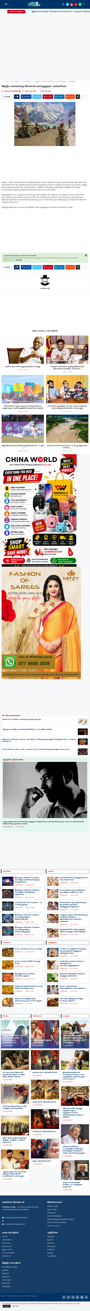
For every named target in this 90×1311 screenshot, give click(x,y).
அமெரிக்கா (27, 82)
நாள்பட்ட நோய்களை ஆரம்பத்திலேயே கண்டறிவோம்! (72, 987)
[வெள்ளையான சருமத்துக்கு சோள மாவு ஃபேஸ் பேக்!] (52, 881)
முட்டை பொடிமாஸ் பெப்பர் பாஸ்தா (28, 949)
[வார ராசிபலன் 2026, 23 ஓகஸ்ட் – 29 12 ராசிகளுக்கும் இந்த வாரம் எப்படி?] (8, 906)
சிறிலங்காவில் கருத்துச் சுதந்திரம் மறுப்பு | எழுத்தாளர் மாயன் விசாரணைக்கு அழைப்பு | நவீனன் (73, 1112)
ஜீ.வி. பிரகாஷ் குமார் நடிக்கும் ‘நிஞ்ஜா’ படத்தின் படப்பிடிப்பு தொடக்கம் (15, 1140)
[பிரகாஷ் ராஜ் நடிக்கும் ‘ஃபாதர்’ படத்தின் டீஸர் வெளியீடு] (15, 1094)
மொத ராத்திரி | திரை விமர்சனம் (42, 1041)
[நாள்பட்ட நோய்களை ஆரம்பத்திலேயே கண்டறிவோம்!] (52, 989)
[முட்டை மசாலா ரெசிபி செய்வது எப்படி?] (8, 964)
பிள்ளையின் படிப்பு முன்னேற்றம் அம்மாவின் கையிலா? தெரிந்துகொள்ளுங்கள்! (73, 904)
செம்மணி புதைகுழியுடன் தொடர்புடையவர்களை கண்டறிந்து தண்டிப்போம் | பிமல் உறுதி (67, 407)
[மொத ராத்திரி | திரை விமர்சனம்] (45, 1034)
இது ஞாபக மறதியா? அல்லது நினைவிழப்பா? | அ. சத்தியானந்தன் (27, 729)
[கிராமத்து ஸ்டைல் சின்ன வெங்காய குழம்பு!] (8, 977)
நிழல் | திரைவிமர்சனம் (42, 1161)
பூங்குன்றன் (8, 827)
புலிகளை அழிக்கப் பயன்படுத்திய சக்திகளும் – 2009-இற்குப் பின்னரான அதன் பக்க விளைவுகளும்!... (74, 1149)
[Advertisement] (45, 32)
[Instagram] (71, 4)
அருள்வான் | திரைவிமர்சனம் (44, 1102)
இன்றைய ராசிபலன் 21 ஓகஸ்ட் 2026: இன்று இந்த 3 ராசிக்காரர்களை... (27, 917)
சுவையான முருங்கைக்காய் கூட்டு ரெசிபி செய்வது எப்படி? (28, 987)
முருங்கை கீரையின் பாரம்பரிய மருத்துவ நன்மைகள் (72, 975)
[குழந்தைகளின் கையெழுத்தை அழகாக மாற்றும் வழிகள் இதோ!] (52, 933)
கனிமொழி (16, 91)
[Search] (84, 4)
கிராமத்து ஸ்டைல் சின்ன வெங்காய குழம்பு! (25, 975)
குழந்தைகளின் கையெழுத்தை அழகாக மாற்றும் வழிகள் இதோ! (73, 930)
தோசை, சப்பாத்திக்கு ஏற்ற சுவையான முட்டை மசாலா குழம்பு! (28, 1000)
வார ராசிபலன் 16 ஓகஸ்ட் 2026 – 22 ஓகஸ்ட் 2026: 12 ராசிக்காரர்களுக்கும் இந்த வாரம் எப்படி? (36, 749)
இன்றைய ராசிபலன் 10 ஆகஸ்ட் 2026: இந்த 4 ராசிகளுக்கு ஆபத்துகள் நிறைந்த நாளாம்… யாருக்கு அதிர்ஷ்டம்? (39, 740)
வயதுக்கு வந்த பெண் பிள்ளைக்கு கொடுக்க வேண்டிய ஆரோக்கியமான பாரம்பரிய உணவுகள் (74, 918)
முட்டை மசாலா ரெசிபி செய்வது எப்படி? (27, 962)
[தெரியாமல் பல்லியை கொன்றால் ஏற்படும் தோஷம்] (83, 721)
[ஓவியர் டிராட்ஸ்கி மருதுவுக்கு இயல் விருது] (23, 350)
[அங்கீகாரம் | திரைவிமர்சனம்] (45, 1119)
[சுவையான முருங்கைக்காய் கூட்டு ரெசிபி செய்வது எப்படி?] (8, 989)
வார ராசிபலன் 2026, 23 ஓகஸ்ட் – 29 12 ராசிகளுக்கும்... (28, 903)
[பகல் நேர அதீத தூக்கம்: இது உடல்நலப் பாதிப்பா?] (52, 1002)
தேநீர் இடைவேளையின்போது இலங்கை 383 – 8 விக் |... (23, 447)
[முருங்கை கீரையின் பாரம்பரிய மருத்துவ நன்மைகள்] (52, 977)
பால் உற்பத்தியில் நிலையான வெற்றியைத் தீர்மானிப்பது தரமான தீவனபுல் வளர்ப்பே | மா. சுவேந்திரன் (74, 1038)
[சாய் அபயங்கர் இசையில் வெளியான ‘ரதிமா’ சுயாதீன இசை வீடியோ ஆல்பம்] (15, 1060)
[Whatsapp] (80, 4)
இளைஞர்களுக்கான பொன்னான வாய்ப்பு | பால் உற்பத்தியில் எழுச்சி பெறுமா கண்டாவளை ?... (74, 1075)
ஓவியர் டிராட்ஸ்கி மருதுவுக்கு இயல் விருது (22, 367)
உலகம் (16, 82)
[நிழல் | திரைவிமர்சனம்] (45, 1148)
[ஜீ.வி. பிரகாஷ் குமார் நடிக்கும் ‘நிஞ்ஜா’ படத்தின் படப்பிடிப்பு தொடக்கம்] (15, 1125)
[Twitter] (67, 4)
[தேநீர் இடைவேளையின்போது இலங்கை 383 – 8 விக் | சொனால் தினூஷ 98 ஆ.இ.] (23, 429)
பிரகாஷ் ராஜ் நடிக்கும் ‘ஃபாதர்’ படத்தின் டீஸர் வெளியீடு (15, 1107)
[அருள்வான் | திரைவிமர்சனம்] (45, 1089)
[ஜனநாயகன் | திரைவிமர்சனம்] (45, 1060)
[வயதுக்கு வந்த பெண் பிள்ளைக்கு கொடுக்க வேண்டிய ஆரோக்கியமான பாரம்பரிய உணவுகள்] (52, 918)
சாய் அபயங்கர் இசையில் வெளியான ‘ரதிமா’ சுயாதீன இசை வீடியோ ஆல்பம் (14, 1074)
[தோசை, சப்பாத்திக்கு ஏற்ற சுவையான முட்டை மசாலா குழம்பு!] (8, 1002)
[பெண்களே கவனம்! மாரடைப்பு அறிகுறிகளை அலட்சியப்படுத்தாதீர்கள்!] (52, 964)
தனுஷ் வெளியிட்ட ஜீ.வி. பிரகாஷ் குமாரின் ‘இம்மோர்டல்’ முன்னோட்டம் (14, 1039)
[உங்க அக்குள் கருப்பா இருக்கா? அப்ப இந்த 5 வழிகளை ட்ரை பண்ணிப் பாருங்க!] (52, 893)
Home (7, 82)
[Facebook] (63, 4)
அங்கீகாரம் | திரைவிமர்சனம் (44, 1131)
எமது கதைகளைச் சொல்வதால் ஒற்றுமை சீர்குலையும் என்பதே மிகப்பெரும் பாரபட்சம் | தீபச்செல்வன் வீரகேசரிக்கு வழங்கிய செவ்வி (43, 823)
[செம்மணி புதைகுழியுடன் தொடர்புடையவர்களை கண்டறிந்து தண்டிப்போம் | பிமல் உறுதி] (67, 389)
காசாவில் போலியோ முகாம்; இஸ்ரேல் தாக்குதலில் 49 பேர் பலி (59, 12)
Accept (6, 1306)
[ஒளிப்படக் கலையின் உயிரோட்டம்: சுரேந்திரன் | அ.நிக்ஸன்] (75, 1170)
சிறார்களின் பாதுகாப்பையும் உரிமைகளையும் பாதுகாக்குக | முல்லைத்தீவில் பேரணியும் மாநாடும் (22, 407)
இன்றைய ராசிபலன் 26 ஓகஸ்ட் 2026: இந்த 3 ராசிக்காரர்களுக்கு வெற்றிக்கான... (27, 880)
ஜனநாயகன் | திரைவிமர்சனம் (45, 1072)
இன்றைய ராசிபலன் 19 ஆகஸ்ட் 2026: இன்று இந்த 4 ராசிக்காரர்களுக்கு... (27, 929)
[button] (27, 11)
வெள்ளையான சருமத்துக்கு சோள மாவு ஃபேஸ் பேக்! (74, 879)
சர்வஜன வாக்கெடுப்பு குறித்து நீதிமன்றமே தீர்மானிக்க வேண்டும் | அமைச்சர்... (67, 368)
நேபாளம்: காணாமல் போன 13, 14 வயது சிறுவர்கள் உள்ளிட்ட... (67, 447)
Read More (15, 1306)
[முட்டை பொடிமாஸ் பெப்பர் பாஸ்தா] (8, 952)
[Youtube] (75, 4)
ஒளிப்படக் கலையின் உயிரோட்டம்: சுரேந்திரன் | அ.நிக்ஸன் (73, 1185)
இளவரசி (19, 885)
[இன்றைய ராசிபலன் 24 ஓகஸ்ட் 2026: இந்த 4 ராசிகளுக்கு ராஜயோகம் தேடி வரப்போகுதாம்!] (8, 893)
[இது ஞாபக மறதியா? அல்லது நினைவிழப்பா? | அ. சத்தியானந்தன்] (83, 731)
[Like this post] (17, 96)
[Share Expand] (78, 96)
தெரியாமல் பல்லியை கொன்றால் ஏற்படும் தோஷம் (21, 719)
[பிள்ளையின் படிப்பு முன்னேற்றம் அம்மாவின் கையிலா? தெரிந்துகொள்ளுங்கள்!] (52, 906)
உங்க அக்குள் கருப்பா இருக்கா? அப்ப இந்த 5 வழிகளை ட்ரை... (72, 891)
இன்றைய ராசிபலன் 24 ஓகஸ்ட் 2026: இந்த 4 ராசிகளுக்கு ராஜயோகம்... (27, 892)
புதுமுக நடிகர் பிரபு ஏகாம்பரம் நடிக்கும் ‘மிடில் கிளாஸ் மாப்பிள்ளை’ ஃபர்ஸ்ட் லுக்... (14, 1174)
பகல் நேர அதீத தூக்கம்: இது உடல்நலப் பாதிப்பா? (71, 1000)
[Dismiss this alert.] (86, 255)
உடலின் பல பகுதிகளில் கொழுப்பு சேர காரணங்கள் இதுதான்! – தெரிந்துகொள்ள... (73, 951)
